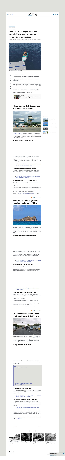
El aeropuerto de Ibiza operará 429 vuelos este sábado (26, 193)
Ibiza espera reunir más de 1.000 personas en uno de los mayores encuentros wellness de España (53, 132)
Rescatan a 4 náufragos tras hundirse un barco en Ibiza (26, 306)
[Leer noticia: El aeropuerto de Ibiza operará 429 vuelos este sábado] (45, 120)
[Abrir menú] (7, 14)
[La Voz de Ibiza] (32, 14)
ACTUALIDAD (11, 27)
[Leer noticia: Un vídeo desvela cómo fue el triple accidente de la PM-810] (45, 128)
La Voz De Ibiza (19, 194)
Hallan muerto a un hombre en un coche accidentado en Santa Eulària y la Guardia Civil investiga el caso (29, 97)
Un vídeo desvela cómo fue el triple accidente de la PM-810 (27, 417)
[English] (11, 14)
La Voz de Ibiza (15, 74)
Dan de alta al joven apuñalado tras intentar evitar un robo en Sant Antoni (14, 442)
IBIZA (14, 27)
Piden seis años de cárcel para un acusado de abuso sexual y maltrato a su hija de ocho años (50, 442)
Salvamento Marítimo (30, 228)
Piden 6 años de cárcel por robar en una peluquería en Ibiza (26, 442)
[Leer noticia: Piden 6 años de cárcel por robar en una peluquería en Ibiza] (26, 437)
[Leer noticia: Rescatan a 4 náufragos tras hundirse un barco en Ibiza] (45, 124)
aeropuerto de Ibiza (17, 133)
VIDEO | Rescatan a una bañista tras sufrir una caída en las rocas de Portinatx (38, 442)
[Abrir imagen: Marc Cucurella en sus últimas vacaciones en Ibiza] (25, 56)
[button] (10, 75)
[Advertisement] (32, 458)
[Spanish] (12, 14)
